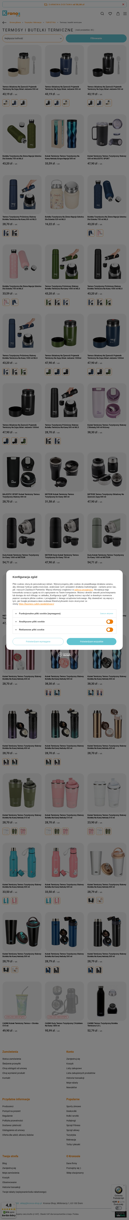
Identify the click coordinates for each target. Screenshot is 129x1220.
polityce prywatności (83, 590)
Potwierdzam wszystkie (91, 641)
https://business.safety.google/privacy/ (36, 604)
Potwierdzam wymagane (38, 641)
